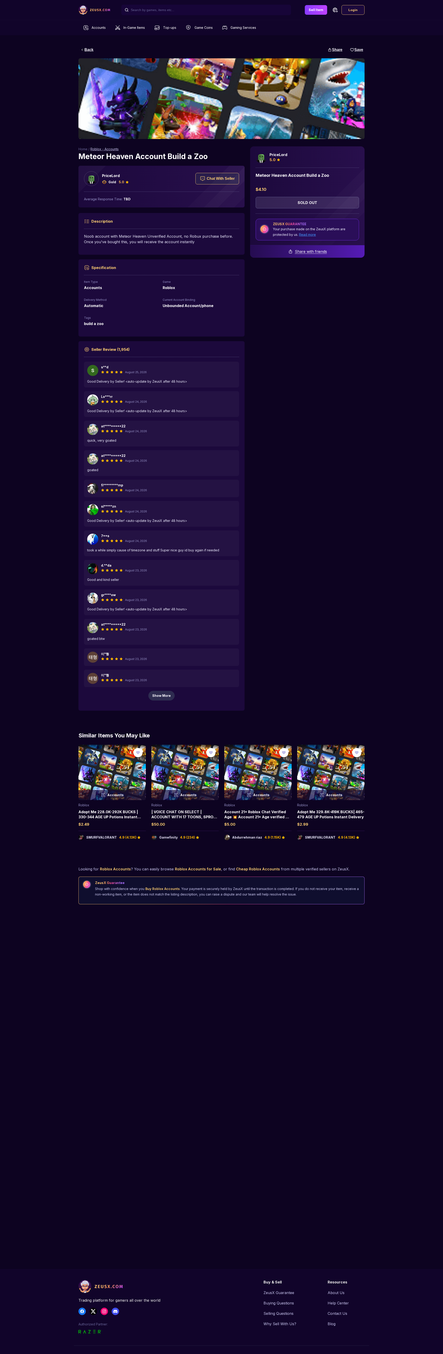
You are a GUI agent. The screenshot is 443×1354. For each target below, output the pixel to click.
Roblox (83, 805)
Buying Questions (278, 1303)
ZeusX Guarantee (278, 1292)
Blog (331, 1323)
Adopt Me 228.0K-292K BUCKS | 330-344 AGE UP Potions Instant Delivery (108, 817)
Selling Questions (278, 1313)
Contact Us (337, 1313)
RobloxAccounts (115, 869)
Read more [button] (307, 235)
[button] (335, 10)
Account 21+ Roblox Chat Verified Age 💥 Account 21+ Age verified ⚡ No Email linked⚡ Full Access (257, 817)
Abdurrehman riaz (247, 837)
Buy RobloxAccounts (162, 889)
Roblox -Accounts (104, 149)
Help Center (338, 1303)
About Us (336, 1292)
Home (82, 149)
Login (353, 10)
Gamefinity (168, 837)
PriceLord (111, 175)
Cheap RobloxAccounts (258, 869)
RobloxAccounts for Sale (198, 869)
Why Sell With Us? (279, 1323)
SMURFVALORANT (101, 837)
